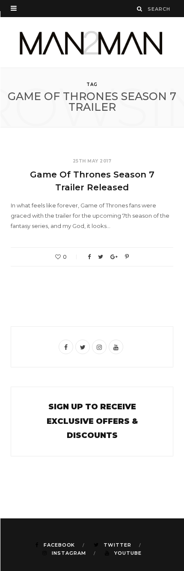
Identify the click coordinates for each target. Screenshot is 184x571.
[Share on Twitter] (100, 257)
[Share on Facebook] (89, 257)
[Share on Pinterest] (127, 257)
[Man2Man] (92, 42)
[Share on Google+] (114, 257)
